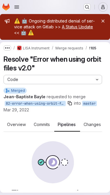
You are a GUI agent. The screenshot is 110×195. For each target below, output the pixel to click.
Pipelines (67, 124)
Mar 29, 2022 (16, 109)
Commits (42, 124)
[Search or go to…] (87, 7)
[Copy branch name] (69, 103)
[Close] (102, 21)
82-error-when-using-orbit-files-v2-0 (36, 103)
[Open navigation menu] (16, 7)
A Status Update (77, 26)
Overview (16, 124)
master (89, 103)
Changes (92, 124)
